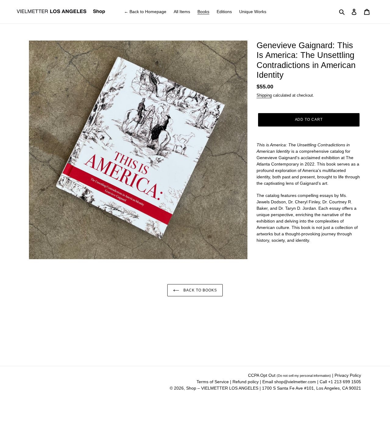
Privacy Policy (348, 375)
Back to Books (199, 290)
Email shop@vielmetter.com (289, 381)
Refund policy (246, 381)
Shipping (264, 95)
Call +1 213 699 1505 (340, 381)
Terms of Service (213, 381)
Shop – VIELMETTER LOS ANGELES (222, 388)
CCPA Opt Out (289, 375)
